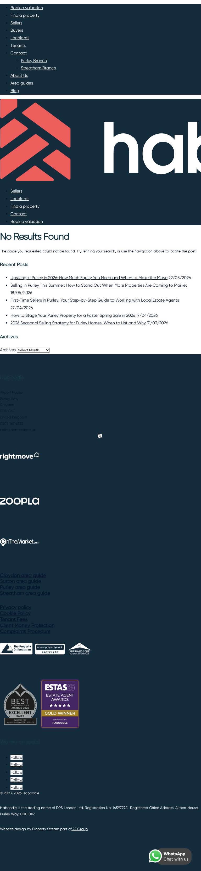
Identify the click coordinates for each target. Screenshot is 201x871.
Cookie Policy (15, 613)
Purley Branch (34, 60)
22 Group (79, 829)
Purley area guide (20, 587)
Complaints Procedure (25, 631)
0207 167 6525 (11, 423)
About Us (19, 75)
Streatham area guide (25, 593)
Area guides (21, 83)
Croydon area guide (23, 575)
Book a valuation (26, 7)
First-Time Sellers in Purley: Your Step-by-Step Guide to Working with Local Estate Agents (94, 300)
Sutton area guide (20, 581)
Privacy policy (15, 607)
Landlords (19, 37)
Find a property (25, 15)
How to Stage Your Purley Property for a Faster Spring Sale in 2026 (72, 315)
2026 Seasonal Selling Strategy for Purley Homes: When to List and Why (78, 322)
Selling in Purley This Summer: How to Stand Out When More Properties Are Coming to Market (98, 285)
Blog (14, 90)
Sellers (16, 22)
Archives (8, 349)
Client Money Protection (27, 625)
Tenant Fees (14, 619)
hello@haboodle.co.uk (18, 430)
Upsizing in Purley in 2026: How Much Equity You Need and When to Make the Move (89, 277)
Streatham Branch (38, 67)
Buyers (16, 30)
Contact (18, 52)
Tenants (18, 45)
